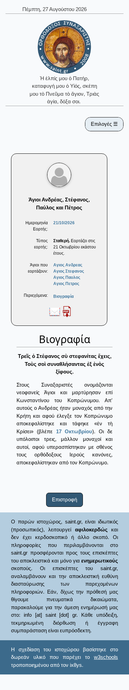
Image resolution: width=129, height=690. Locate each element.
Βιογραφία (63, 296)
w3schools (106, 657)
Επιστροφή (64, 499)
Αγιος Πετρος (66, 283)
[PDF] (66, 311)
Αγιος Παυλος (66, 277)
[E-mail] (54, 311)
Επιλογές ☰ (104, 124)
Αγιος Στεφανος (68, 271)
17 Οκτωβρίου (74, 431)
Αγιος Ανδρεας (67, 265)
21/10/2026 (64, 222)
